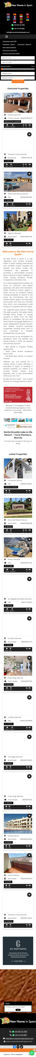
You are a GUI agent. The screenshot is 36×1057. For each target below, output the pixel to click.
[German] (21, 14)
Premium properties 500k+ (11, 53)
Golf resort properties (10, 50)
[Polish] (21, 17)
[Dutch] (15, 22)
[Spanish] (15, 14)
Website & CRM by (13, 1054)
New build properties (9, 47)
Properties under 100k (9, 41)
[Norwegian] (21, 22)
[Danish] (27, 14)
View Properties (18, 81)
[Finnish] (8, 17)
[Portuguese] (27, 17)
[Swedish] (8, 19)
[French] (15, 17)
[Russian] (15, 19)
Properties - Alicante (24, 44)
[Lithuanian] (21, 19)
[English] (8, 14)
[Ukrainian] (27, 19)
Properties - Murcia (9, 44)
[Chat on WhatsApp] (31, 1052)
